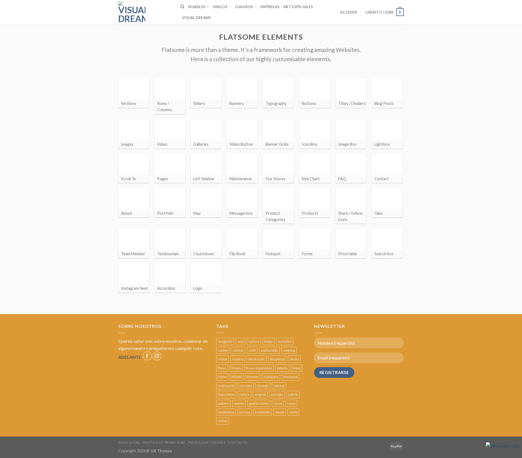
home (222, 377)
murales (246, 386)
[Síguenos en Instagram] (157, 355)
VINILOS (220, 7)
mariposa (290, 377)
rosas (291, 403)
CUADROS (244, 7)
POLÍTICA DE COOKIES (207, 442)
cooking (289, 350)
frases (236, 368)
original (260, 394)
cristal (222, 359)
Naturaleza (226, 394)
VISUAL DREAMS (196, 17)
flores (222, 368)
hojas (297, 368)
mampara (270, 377)
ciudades (285, 341)
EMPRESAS (269, 7)
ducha (294, 359)
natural (279, 386)
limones (253, 377)
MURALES (196, 7)
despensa (277, 359)
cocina (223, 350)
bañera (253, 341)
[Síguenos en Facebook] (147, 355)
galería (282, 368)
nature (245, 394)
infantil (236, 377)
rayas (278, 403)
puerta (239, 403)
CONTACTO (238, 442)
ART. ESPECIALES (298, 7)
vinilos (223, 421)
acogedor (225, 341)
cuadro (237, 359)
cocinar (238, 350)
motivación (226, 386)
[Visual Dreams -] (131, 12)
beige (268, 341)
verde (279, 412)
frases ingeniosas (259, 368)
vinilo (293, 412)
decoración (256, 359)
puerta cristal (259, 403)
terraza (244, 412)
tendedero (226, 412)
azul (240, 341)
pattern (223, 403)
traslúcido (262, 412)
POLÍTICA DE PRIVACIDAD (164, 442)
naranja (263, 386)
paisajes (277, 394)
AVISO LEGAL (129, 442)
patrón (293, 394)
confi (252, 350)
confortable (269, 350)
